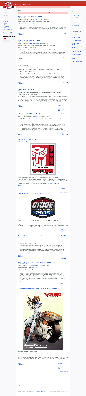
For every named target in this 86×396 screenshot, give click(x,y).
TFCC (59, 368)
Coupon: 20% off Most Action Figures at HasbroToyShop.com (34, 262)
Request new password (76, 28)
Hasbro (64, 34)
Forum (5, 18)
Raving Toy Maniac (40, 391)
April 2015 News (65, 82)
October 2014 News (61, 188)
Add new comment (21, 34)
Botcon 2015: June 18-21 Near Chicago (28, 139)
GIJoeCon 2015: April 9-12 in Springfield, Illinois (30, 193)
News (27, 17)
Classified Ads (6, 20)
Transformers (60, 190)
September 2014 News (64, 284)
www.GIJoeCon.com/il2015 (36, 226)
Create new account (75, 27)
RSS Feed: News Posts (8, 29)
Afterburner (60, 363)
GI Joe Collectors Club (64, 230)
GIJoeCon (62, 233)
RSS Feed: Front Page (8, 27)
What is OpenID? (76, 15)
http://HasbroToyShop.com (34, 19)
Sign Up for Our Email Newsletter (8, 33)
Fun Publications (61, 366)
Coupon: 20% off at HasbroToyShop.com (29, 64)
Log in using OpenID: (76, 13)
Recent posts (6, 26)
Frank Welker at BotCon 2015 (26, 89)
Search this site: (5, 10)
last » (20, 387)
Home (19, 7)
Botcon (59, 105)
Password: (77, 19)
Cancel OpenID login (75, 25)
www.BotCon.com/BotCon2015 (53, 183)
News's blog (20, 33)
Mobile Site (6, 21)
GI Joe (62, 229)
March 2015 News (61, 109)
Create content (6, 24)
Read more (20, 107)
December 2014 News (64, 134)
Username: (77, 17)
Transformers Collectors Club (63, 113)
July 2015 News (65, 36)
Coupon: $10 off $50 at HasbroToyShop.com (30, 16)
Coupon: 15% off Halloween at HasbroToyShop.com (32, 235)
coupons (64, 33)
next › (20, 385)
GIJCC (62, 231)
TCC (59, 110)
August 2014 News (61, 364)
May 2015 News (65, 60)
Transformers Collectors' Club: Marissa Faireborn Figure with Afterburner (37, 288)
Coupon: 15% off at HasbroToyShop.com (29, 40)
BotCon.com (39, 103)
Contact (5, 23)
